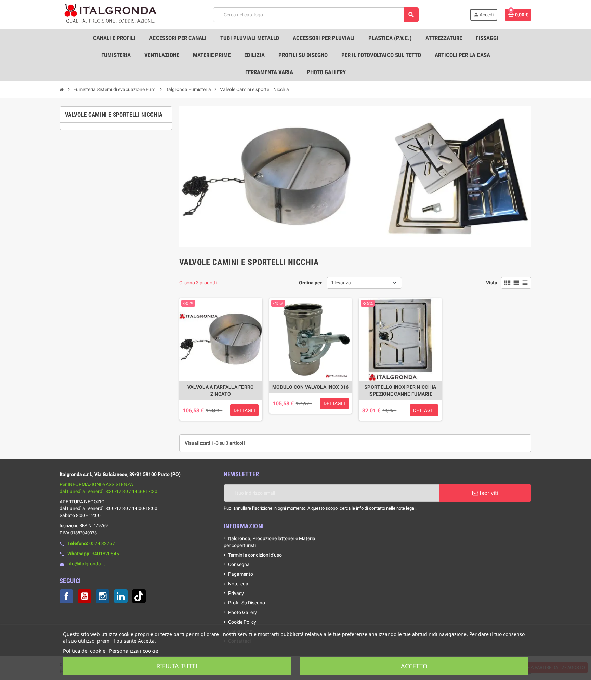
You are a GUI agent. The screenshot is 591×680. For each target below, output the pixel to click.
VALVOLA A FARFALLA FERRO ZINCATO (220, 390)
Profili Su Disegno (246, 602)
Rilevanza (340, 282)
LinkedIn (121, 596)
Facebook (66, 596)
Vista (491, 282)
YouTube (84, 596)
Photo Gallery (242, 612)
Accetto (414, 666)
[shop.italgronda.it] (111, 14)
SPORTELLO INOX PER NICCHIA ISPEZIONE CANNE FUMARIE (400, 390)
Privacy (236, 593)
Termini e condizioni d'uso (255, 555)
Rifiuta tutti (176, 666)
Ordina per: (311, 282)
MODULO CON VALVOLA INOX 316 (310, 387)
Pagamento (240, 574)
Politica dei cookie (84, 650)
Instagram (102, 596)
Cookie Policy (242, 622)
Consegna (239, 564)
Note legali (239, 583)
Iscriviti (488, 493)
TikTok (139, 596)
